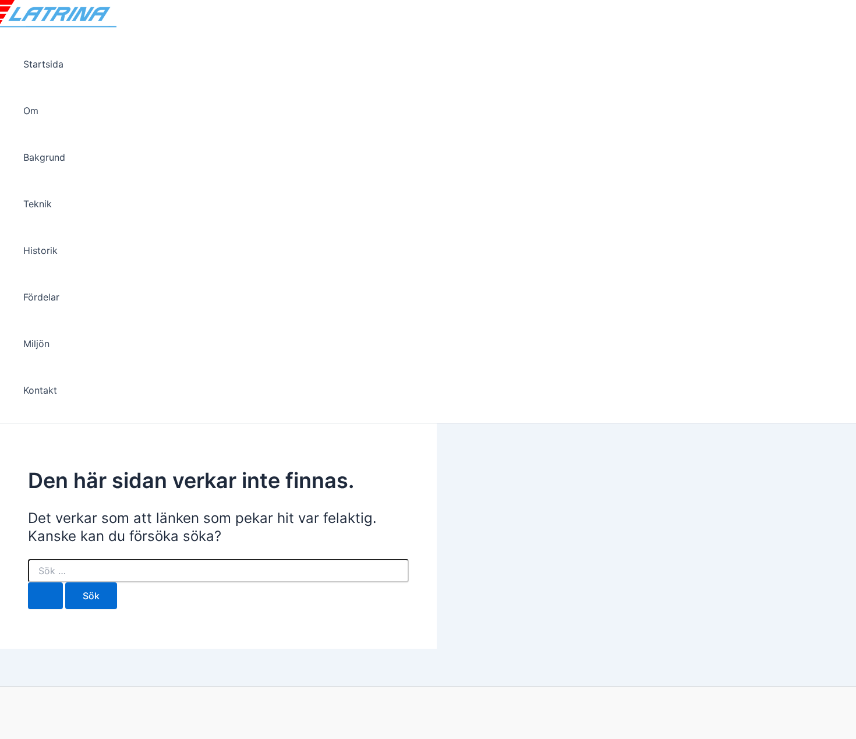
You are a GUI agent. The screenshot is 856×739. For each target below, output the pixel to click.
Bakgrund (44, 157)
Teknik (37, 204)
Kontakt (40, 390)
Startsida (43, 64)
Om (30, 110)
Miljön (36, 343)
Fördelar (41, 297)
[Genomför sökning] (45, 595)
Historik (40, 250)
